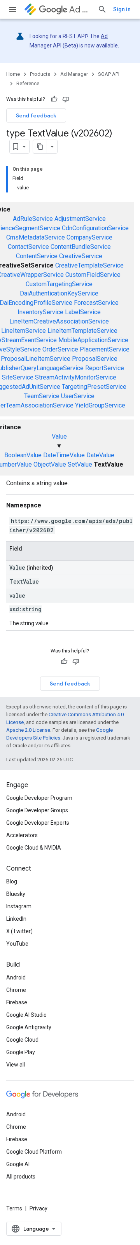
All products (20, 1176)
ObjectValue (49, 464)
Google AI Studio (26, 1015)
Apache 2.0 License (28, 730)
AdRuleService (33, 218)
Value (59, 436)
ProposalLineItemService (35, 358)
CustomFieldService (93, 274)
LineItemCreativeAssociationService (59, 321)
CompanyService (89, 237)
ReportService (104, 368)
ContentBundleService (81, 246)
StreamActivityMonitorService (75, 377)
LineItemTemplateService (82, 330)
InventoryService (40, 312)
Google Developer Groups (37, 810)
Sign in (122, 9)
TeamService (42, 396)
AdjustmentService (80, 218)
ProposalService (94, 358)
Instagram (19, 906)
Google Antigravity (28, 1027)
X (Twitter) (19, 931)
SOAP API (108, 74)
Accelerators (22, 835)
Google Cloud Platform (34, 1152)
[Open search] (102, 9)
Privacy (38, 1208)
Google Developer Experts (37, 823)
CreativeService (80, 256)
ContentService (37, 256)
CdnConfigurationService (95, 228)
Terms (14, 1208)
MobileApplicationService (93, 340)
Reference (27, 83)
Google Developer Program (39, 798)
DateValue (100, 455)
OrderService (60, 349)
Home (13, 74)
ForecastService (96, 302)
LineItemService (23, 330)
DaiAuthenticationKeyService (59, 293)
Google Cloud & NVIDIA (33, 848)
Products (40, 74)
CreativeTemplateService (89, 265)
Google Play (20, 1052)
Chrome (16, 990)
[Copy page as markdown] (40, 146)
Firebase (16, 1002)
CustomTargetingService (59, 284)
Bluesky (15, 894)
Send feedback (36, 115)
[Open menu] (12, 9)
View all (15, 1064)
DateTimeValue (64, 455)
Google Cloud (22, 1040)
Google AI (18, 1164)
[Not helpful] (66, 99)
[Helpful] (54, 99)
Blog (11, 881)
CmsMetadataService (35, 237)
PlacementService (105, 349)
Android (16, 977)
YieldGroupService (100, 405)
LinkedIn (16, 919)
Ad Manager (80, 9)
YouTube (17, 944)
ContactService (28, 246)
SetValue (80, 464)
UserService (77, 396)
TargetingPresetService (94, 386)
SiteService (17, 377)
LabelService (83, 312)
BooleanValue (23, 455)
